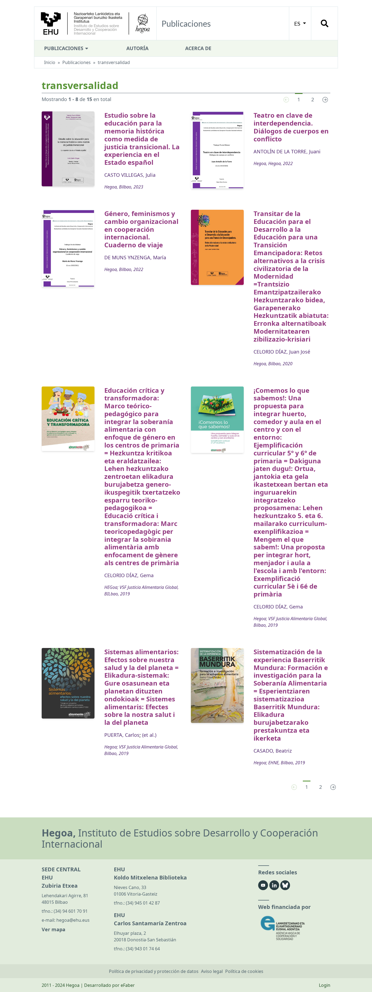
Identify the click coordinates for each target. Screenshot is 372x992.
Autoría (137, 48)
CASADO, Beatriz (273, 750)
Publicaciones (64, 48)
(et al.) (149, 735)
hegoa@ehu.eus (73, 920)
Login (324, 985)
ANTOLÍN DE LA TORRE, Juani (287, 151)
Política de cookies (244, 971)
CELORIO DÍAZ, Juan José (282, 351)
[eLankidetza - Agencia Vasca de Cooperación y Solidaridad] (294, 928)
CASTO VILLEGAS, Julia (129, 175)
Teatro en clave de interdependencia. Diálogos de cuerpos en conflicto (291, 127)
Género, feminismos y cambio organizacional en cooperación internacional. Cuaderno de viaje (141, 229)
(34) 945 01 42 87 (143, 903)
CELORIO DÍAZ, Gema (129, 575)
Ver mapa (53, 929)
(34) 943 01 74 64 (143, 949)
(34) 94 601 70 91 (71, 911)
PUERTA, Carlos (121, 735)
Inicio (49, 62)
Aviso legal (212, 971)
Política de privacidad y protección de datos (154, 971)
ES (297, 23)
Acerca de (198, 48)
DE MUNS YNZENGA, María (135, 257)
